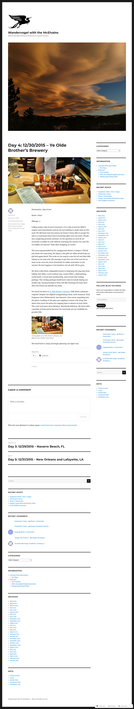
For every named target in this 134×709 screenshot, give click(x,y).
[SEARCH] (89, 481)
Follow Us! (101, 305)
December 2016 (15, 638)
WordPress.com (15, 684)
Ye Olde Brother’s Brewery (60, 291)
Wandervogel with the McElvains (33, 32)
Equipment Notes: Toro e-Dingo (20, 497)
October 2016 (14, 643)
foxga (16, 532)
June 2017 (13, 628)
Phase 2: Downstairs (16, 501)
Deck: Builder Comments (18, 505)
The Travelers (16, 582)
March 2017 (14, 632)
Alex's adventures (14, 224)
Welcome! (13, 579)
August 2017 (14, 623)
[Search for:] (47, 481)
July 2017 (13, 625)
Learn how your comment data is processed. (59, 425)
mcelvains (11, 215)
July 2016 (13, 649)
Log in (12, 678)
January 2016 (14, 660)
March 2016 (14, 656)
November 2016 (15, 641)
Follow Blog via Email (108, 286)
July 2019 (13, 608)
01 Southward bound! (15, 221)
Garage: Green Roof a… (22, 538)
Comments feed (15, 682)
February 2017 (14, 634)
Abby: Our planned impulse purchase (24, 584)
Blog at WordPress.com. (40, 699)
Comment (83, 417)
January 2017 (14, 636)
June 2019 (13, 610)
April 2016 (13, 654)
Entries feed (14, 680)
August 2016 (14, 647)
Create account (15, 676)
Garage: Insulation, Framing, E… (34, 543)
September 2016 (15, 645)
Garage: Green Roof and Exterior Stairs (23, 503)
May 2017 (13, 630)
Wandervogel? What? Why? (20, 586)
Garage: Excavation (38, 538)
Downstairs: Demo (16, 499)
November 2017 (15, 619)
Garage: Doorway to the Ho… (39, 526)
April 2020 (13, 603)
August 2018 (14, 612)
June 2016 (13, 652)
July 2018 (13, 614)
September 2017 (15, 621)
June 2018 (13, 617)
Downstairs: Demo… (21, 521)
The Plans (15, 577)
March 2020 (14, 606)
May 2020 (13, 601)
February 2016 (14, 658)
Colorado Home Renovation (19, 575)
